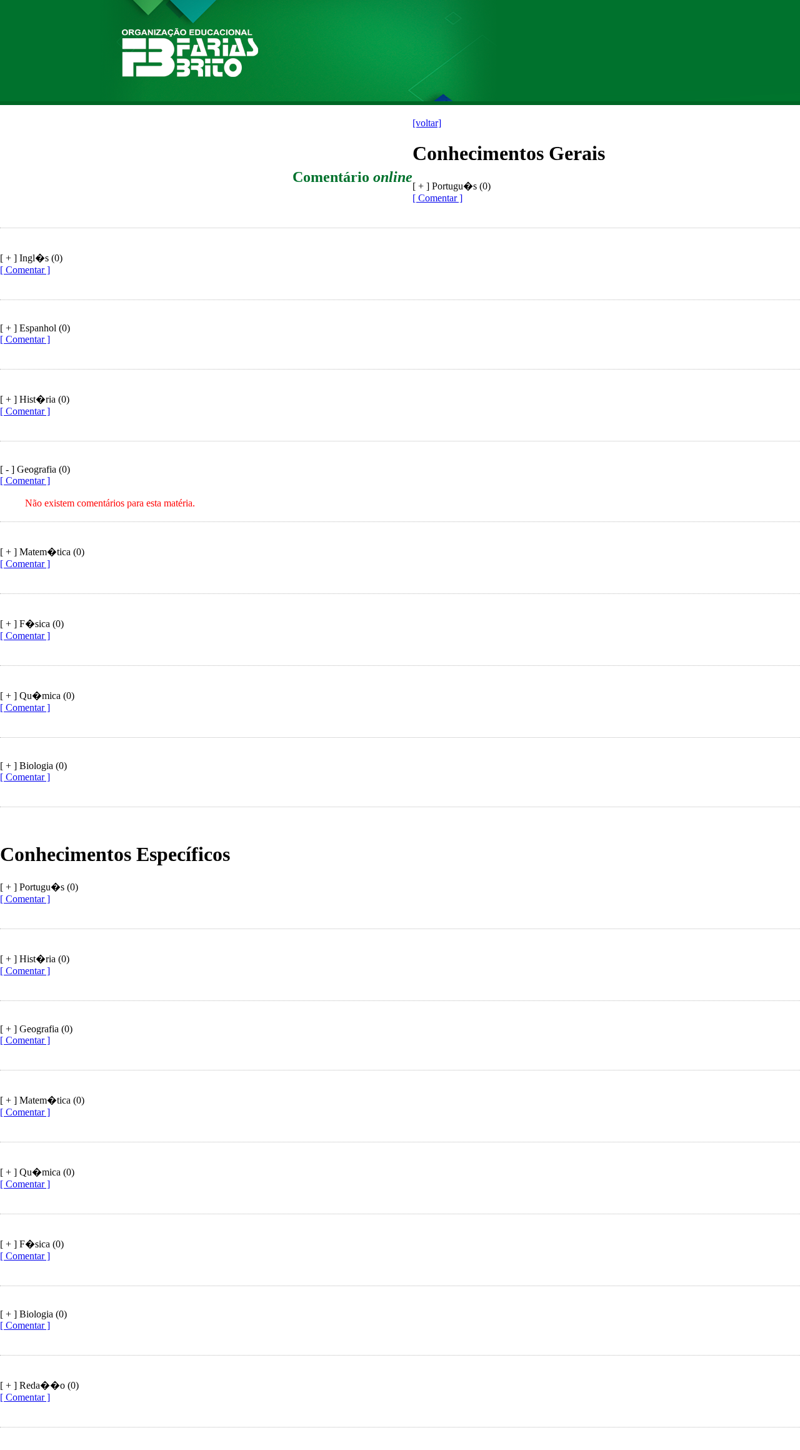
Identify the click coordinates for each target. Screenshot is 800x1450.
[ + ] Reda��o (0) (39, 1385)
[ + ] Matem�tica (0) (42, 551)
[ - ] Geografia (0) (35, 469)
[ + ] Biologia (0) (33, 765)
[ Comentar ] (437, 198)
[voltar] (426, 123)
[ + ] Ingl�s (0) (31, 258)
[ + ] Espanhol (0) (35, 328)
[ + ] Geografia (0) (36, 1029)
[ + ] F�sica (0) (32, 623)
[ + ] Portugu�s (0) (39, 887)
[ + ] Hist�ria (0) (34, 399)
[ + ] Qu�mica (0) (37, 695)
